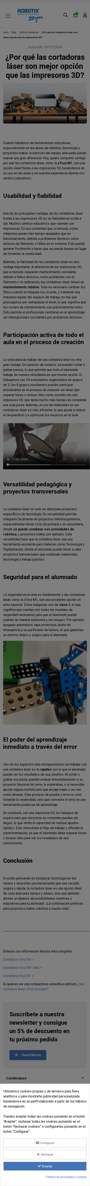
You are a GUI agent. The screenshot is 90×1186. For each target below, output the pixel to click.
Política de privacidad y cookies (66, 1177)
